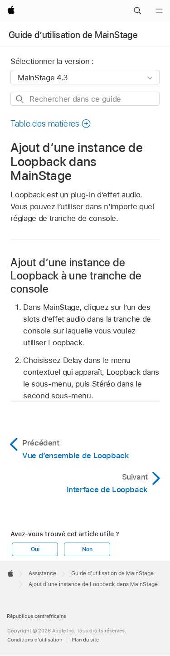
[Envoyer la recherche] (20, 99)
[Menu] (159, 11)
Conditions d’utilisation (34, 639)
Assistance (42, 573)
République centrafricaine (36, 616)
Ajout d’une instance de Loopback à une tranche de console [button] (75, 275)
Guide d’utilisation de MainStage (73, 34)
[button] (137, 11)
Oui (35, 549)
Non (87, 549)
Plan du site (85, 639)
